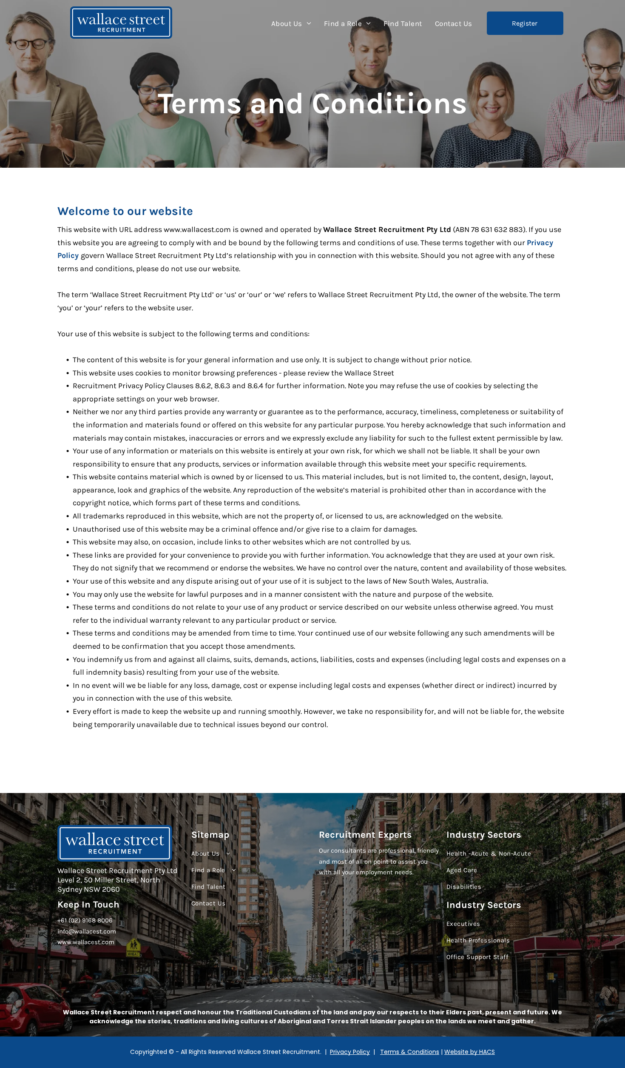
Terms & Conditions (409, 1052)
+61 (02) (68, 920)
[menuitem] (291, 23)
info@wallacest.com (86, 931)
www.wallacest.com (85, 942)
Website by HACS (469, 1052)
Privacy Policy (350, 1052)
